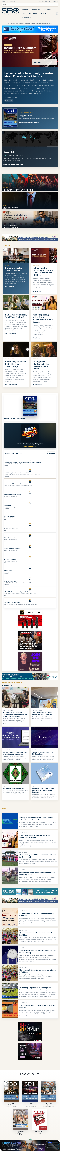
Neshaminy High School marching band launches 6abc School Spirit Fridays (35, 988)
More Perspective (10, 333)
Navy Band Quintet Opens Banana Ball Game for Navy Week (37, 855)
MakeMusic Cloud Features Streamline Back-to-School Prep (37, 951)
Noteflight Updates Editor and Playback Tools (42, 753)
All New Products (7, 685)
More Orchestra (37, 385)
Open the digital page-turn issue (29, 122)
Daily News (47, 9)
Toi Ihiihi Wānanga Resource (13, 788)
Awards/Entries (26, 17)
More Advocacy (37, 291)
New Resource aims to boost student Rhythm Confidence (42, 713)
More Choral (36, 338)
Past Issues (43, 13)
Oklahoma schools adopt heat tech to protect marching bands (37, 873)
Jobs (23, 13)
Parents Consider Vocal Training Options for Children (37, 914)
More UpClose (9, 286)
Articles (8, 1106)
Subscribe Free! (35, 9)
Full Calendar (51, 453)
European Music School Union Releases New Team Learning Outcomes (43, 790)
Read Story (8, 100)
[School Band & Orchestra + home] (10, 11)
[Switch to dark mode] (57, 13)
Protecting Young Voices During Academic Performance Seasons (36, 836)
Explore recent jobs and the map (13, 164)
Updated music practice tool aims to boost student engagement (14, 753)
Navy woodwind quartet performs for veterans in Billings (37, 933)
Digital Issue (14, 1106)
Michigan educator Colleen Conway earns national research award (36, 818)
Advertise (25, 9)
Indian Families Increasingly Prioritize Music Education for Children (29, 74)
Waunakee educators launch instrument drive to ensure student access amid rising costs (15, 714)
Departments (32, 13)
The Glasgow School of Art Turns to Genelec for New (37, 1006)
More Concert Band (11, 384)
